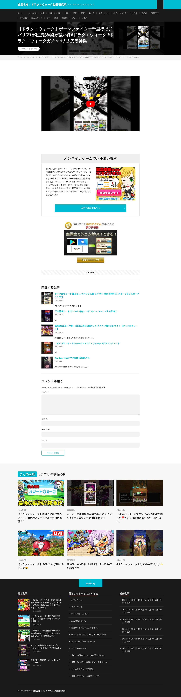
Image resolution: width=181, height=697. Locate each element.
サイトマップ (76, 607)
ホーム (20, 13)
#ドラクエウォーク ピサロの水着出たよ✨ (139, 564)
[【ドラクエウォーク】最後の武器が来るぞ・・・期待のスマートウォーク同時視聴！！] (24, 621)
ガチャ (74, 18)
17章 (83, 13)
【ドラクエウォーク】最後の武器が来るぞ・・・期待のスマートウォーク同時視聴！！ (40, 518)
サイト (44, 440)
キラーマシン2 (120, 13)
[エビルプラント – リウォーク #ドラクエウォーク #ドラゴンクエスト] (47, 348)
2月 (132, 600)
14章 (59, 13)
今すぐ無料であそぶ (90, 208)
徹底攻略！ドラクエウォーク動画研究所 (49, 691)
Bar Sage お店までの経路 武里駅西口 (72, 358)
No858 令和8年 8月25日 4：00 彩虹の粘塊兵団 (89, 566)
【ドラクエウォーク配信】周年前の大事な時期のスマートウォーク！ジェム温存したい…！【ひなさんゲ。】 (45, 633)
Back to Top (90, 584)
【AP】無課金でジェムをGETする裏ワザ (88, 655)
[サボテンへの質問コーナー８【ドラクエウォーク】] (24, 665)
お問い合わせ (76, 600)
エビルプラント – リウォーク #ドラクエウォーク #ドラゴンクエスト (87, 343)
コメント (45, 392)
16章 (75, 13)
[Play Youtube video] (90, 103)
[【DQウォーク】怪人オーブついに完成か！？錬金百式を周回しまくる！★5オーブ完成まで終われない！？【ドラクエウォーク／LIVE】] (24, 605)
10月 (160, 610)
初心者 (144, 13)
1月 (128, 600)
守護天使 (155, 13)
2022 (124, 639)
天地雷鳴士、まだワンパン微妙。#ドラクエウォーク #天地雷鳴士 (86, 311)
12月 (129, 613)
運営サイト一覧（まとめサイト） (85, 628)
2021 (124, 649)
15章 (67, 13)
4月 (139, 600)
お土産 (91, 13)
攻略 (42, 13)
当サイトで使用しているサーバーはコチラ (89, 635)
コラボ (84, 18)
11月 (124, 613)
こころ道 (134, 13)
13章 (50, 13)
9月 (156, 610)
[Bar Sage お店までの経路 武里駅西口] (47, 362)
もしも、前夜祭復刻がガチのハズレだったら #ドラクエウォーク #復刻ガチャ (90, 516)
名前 (44, 419)
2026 (124, 600)
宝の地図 (23, 18)
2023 (124, 629)
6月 (146, 600)
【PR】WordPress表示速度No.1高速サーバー (90, 662)
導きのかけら (36, 18)
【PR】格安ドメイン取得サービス (85, 676)
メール (45, 430)
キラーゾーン (104, 13)
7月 (149, 600)
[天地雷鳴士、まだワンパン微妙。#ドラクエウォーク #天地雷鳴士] (47, 316)
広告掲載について (78, 621)
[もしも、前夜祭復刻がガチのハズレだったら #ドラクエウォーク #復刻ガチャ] (24, 650)
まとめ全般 (32, 13)
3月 (135, 600)
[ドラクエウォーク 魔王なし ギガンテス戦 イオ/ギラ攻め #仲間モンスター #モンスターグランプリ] (47, 298)
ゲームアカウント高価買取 (82, 669)
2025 (124, 610)
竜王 (48, 18)
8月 (153, 600)
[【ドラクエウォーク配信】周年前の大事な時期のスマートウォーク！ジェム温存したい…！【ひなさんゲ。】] (24, 635)
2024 (124, 619)
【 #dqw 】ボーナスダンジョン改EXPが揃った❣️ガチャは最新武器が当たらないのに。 (139, 518)
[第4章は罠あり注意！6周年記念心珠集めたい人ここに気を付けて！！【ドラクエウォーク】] (47, 330)
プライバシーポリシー (80, 614)
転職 (56, 18)
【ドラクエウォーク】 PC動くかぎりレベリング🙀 (40, 566)
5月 (142, 600)
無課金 (65, 18)
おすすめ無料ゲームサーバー (83, 642)
